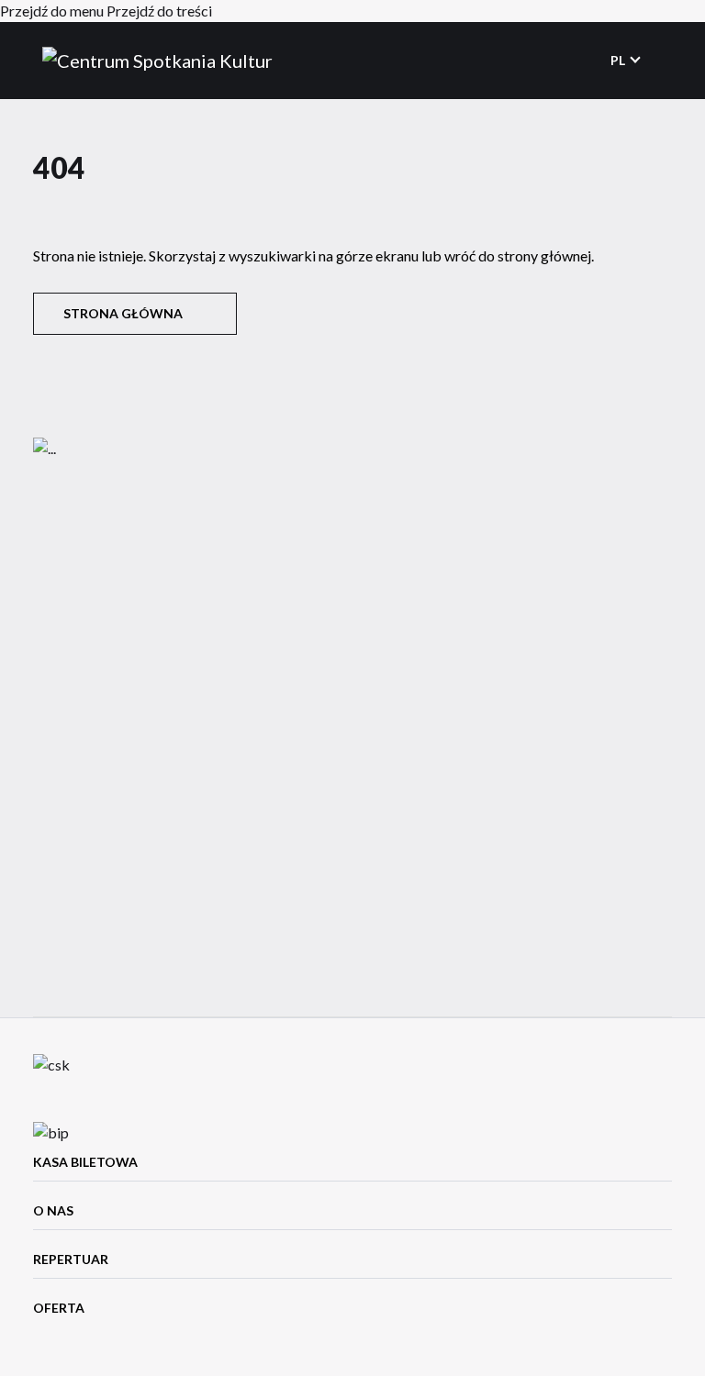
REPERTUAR (70, 1259)
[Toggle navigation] (660, 60)
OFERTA (58, 1307)
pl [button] (619, 60)
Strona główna (123, 313)
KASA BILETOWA (85, 1162)
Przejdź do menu (52, 10)
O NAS (53, 1210)
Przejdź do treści (159, 10)
